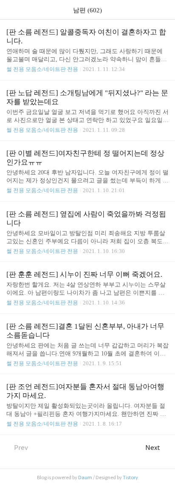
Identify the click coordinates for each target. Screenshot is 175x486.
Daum (85, 477)
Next (152, 447)
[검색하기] (164, 9)
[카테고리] (10, 9)
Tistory (130, 477)
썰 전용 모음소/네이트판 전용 (42, 69)
